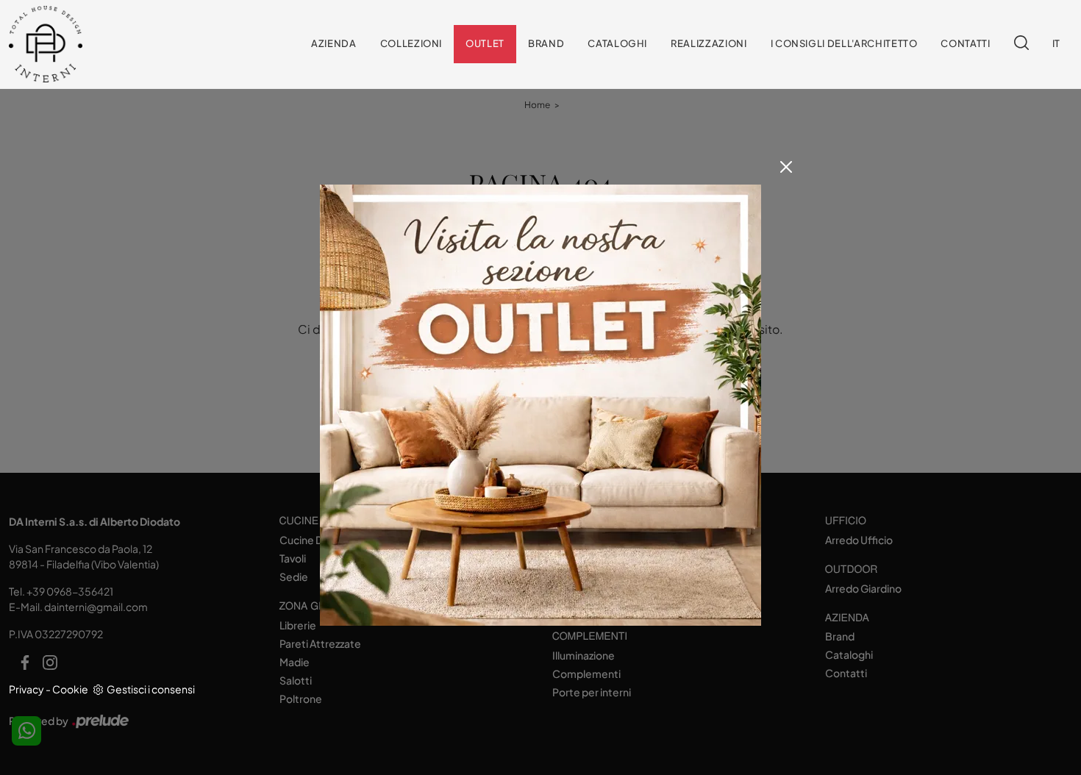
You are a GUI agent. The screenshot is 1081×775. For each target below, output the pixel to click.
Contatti (965, 44)
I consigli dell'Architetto (844, 44)
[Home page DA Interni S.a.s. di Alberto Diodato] (81, 44)
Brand (546, 44)
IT (1056, 44)
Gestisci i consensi (151, 689)
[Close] (786, 167)
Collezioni (411, 44)
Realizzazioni (708, 44)
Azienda (334, 44)
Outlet (484, 44)
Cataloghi (617, 44)
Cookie (70, 689)
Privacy (26, 689)
